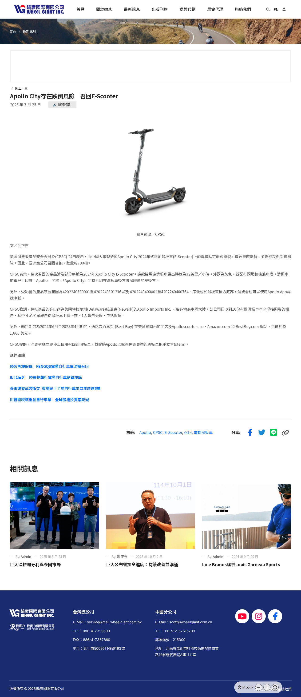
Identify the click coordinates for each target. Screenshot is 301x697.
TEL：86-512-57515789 (175, 631)
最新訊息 (29, 31)
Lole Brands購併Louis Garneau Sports (241, 564)
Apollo (145, 432)
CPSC (157, 432)
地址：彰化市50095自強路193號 (99, 648)
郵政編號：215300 (170, 639)
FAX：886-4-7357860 (91, 639)
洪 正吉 (122, 556)
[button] (258, 687)
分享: (236, 432)
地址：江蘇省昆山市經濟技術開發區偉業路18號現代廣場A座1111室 (187, 651)
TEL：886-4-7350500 (91, 631)
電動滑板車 (203, 432)
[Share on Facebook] (250, 432)
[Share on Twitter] (262, 432)
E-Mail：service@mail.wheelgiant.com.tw (107, 622)
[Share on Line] (273, 432)
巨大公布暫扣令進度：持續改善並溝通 (142, 564)
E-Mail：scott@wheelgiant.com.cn (183, 622)
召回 (188, 432)
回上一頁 (21, 88)
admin (26, 556)
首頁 (12, 31)
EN (276, 9)
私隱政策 (284, 689)
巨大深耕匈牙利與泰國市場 (35, 564)
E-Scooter (173, 432)
